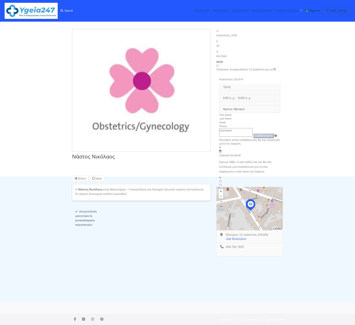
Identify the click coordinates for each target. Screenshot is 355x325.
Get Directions (236, 239)
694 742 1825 (235, 247)
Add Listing (337, 10)
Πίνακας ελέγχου (287, 11)
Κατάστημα (221, 11)
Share (81, 178)
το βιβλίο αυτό (263, 135)
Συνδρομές (202, 11)
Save (98, 178)
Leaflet (277, 228)
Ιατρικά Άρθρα (262, 11)
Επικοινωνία (240, 11)
